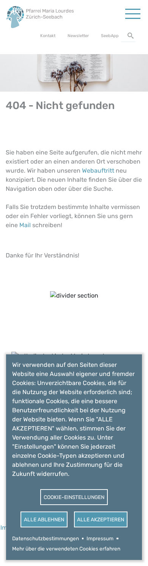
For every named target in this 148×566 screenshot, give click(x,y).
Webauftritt (98, 170)
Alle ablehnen (44, 519)
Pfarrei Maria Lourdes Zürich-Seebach (50, 14)
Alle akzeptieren (100, 519)
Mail (25, 225)
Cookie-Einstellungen (74, 497)
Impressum (100, 538)
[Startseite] (15, 15)
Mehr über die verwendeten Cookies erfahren (66, 549)
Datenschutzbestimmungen (45, 538)
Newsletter (78, 35)
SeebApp (110, 35)
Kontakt (47, 35)
